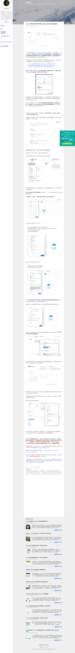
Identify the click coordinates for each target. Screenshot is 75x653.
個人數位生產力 (53, 438)
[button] (61, 24)
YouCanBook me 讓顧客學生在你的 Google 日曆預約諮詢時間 (40, 66)
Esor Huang (6, 8)
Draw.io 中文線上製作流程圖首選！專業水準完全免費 (37, 618)
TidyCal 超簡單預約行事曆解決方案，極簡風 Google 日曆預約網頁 (41, 65)
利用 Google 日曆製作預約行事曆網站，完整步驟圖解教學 (47, 52)
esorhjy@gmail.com (36, 446)
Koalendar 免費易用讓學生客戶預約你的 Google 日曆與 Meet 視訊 (41, 63)
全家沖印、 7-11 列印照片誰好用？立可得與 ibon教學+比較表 (38, 533)
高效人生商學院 (47, 450)
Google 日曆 (36, 467)
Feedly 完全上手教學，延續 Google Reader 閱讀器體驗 (37, 593)
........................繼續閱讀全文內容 (55, 530)
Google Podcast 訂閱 (32, 452)
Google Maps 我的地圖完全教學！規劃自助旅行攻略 (36, 545)
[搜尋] (63, 2)
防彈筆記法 (43, 456)
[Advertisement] (44, 14)
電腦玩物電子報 (45, 447)
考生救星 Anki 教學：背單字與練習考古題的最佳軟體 (36, 581)
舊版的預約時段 (37, 72)
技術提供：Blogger (44, 644)
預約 (32, 467)
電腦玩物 (28, 2)
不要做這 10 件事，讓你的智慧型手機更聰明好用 (36, 569)
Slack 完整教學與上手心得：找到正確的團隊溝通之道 (37, 521)
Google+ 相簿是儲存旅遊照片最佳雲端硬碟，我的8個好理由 (38, 605)
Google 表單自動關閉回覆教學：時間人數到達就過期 (37, 557)
